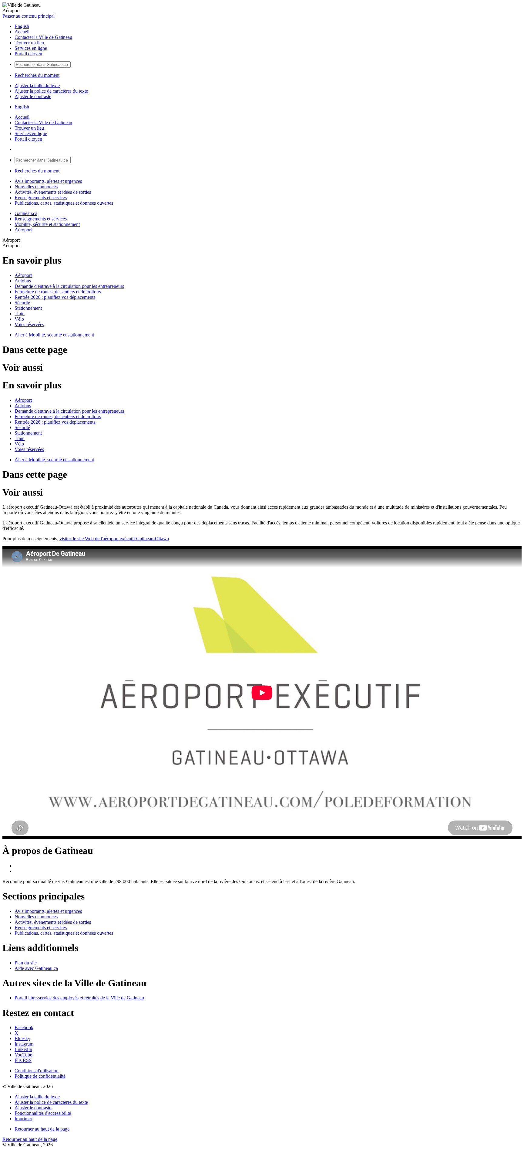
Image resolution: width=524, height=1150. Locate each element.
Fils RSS (23, 1060)
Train (20, 313)
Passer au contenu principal (28, 16)
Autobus (23, 280)
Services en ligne (31, 48)
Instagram (24, 1043)
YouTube (23, 1054)
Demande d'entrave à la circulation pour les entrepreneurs (69, 286)
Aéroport (23, 229)
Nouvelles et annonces (36, 186)
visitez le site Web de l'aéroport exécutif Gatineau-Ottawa (114, 538)
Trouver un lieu (29, 42)
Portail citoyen (28, 53)
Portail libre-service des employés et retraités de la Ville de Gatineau (79, 997)
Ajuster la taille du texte (37, 85)
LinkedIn (23, 1049)
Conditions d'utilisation (37, 1070)
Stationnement (28, 308)
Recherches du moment (37, 75)
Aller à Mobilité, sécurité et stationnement (54, 334)
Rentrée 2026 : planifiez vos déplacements (55, 297)
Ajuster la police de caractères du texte (51, 91)
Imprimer (23, 1118)
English (22, 26)
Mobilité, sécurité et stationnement (47, 224)
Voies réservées (29, 324)
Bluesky (22, 1038)
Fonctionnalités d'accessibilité (43, 1113)
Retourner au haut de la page (42, 1128)
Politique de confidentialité (40, 1076)
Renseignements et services (41, 197)
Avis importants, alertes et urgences (48, 181)
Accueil (22, 31)
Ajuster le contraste (33, 96)
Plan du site (26, 962)
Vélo (19, 319)
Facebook (24, 1027)
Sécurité (22, 302)
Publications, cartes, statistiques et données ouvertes (64, 203)
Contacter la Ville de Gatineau (43, 37)
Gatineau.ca (26, 213)
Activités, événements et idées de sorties (53, 192)
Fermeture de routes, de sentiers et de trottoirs (58, 291)
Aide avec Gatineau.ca (36, 968)
